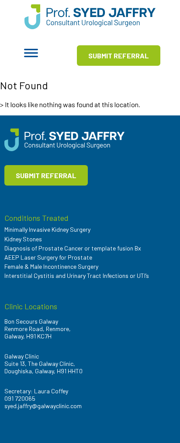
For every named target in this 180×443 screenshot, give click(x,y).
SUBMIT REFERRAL (118, 55)
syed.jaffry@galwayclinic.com (43, 405)
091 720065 (19, 398)
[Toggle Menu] (31, 56)
